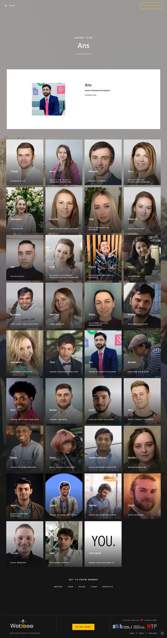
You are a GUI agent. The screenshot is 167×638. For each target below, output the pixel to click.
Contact (132, 633)
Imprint (141, 633)
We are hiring (151, 5)
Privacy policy (153, 633)
